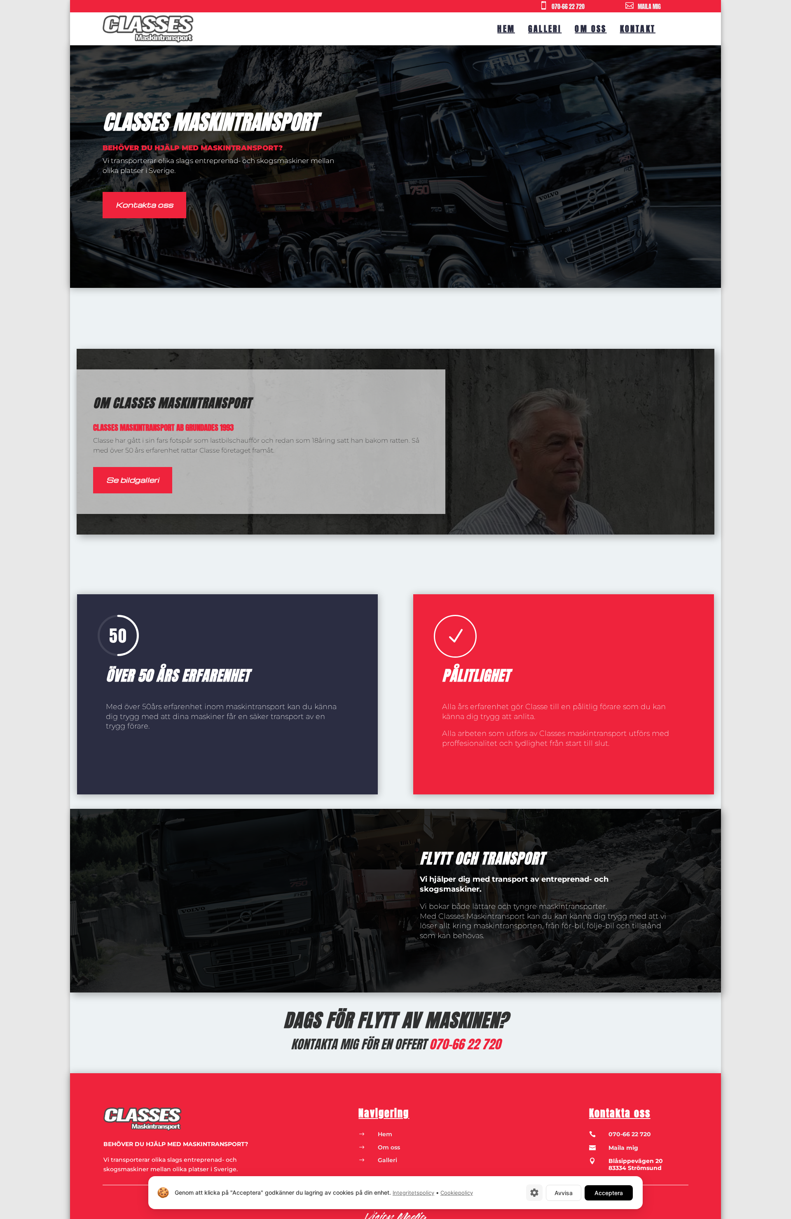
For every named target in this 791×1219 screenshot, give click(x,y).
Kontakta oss (144, 204)
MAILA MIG (649, 6)
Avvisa (564, 1192)
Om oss (590, 28)
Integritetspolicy (413, 1192)
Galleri (545, 28)
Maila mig (623, 1147)
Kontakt (637, 28)
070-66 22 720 (568, 6)
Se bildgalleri (132, 479)
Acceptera (608, 1192)
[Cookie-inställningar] (534, 1192)
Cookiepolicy (456, 1192)
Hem (506, 28)
